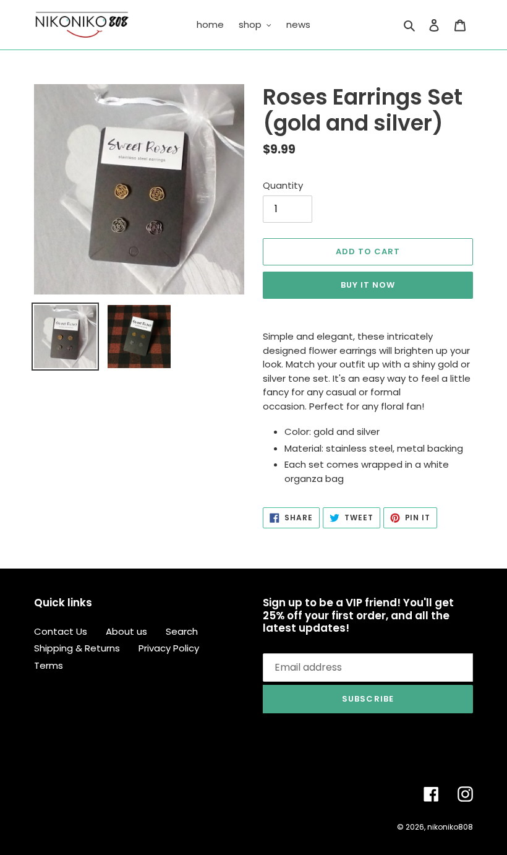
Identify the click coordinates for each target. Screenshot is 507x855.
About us (126, 631)
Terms (48, 665)
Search (182, 631)
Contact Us (60, 631)
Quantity (283, 185)
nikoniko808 (450, 827)
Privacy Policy (168, 648)
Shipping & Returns (77, 648)
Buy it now (368, 285)
